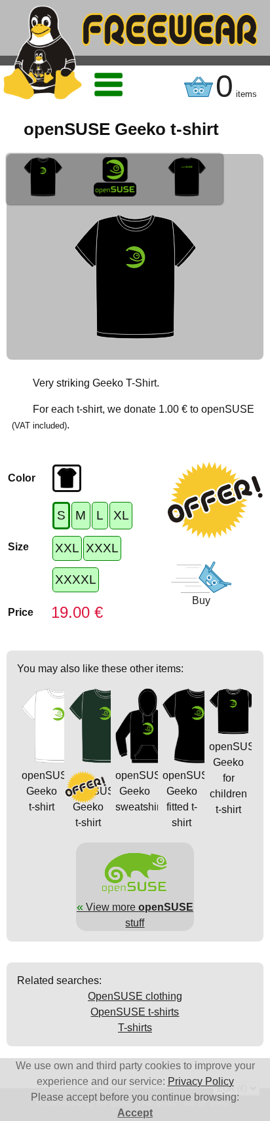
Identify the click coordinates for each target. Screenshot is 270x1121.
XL (121, 515)
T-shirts (135, 1027)
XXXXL (75, 579)
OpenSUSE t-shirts (134, 1011)
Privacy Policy (201, 1081)
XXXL (102, 548)
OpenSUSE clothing (135, 996)
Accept (135, 1112)
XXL (67, 548)
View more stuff (135, 914)
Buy (201, 600)
